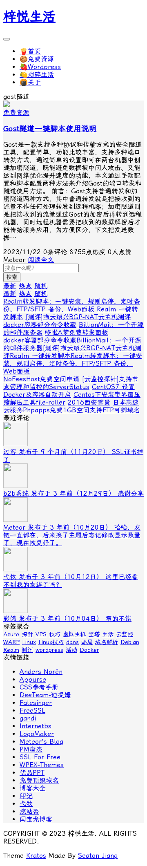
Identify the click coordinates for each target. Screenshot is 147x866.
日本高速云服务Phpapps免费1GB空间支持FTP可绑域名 (71, 406)
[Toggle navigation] (6, 39)
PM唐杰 (31, 749)
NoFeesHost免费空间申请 (41, 379)
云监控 (124, 634)
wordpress (49, 650)
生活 (108, 634)
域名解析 (106, 642)
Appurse (33, 679)
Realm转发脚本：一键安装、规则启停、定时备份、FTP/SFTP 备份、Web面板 (71, 305)
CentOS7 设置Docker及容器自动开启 (69, 390)
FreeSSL (32, 710)
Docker (89, 650)
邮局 (87, 642)
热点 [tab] (25, 286)
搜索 (12, 277)
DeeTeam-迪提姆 (45, 695)
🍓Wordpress (40, 67)
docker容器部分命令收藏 (39, 325)
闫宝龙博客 (36, 819)
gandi (28, 718)
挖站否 (29, 811)
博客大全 (33, 788)
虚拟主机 (74, 634)
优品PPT (32, 772)
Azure (11, 634)
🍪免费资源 (37, 59)
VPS (41, 634)
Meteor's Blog (41, 741)
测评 (27, 650)
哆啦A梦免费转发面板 (76, 332)
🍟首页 (30, 51)
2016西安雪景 (89, 402)
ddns (72, 642)
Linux (29, 642)
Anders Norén (41, 672)
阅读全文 (41, 260)
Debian (129, 642)
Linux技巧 (51, 642)
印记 (26, 796)
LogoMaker (37, 734)
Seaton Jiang (98, 855)
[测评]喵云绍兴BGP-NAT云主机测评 (78, 317)
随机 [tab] (40, 286)
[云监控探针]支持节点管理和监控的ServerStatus (70, 383)
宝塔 (94, 634)
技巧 (54, 634)
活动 (71, 650)
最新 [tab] (9, 286)
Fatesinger (36, 703)
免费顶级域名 (39, 780)
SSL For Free (40, 757)
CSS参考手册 (39, 687)
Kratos (36, 855)
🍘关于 (30, 82)
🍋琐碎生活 (37, 74)
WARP (11, 642)
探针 (27, 634)
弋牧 (26, 804)
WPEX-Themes (42, 765)
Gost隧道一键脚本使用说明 (50, 128)
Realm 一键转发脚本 (40, 356)
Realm (11, 650)
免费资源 (16, 112)
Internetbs (35, 726)
